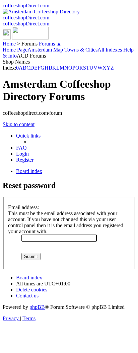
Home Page (15, 50)
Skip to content (18, 124)
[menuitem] (21, 148)
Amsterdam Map (45, 50)
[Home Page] (26, 37)
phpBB (37, 307)
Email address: (23, 207)
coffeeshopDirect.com (26, 5)
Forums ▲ (50, 44)
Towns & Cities (80, 50)
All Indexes (109, 50)
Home (9, 44)
